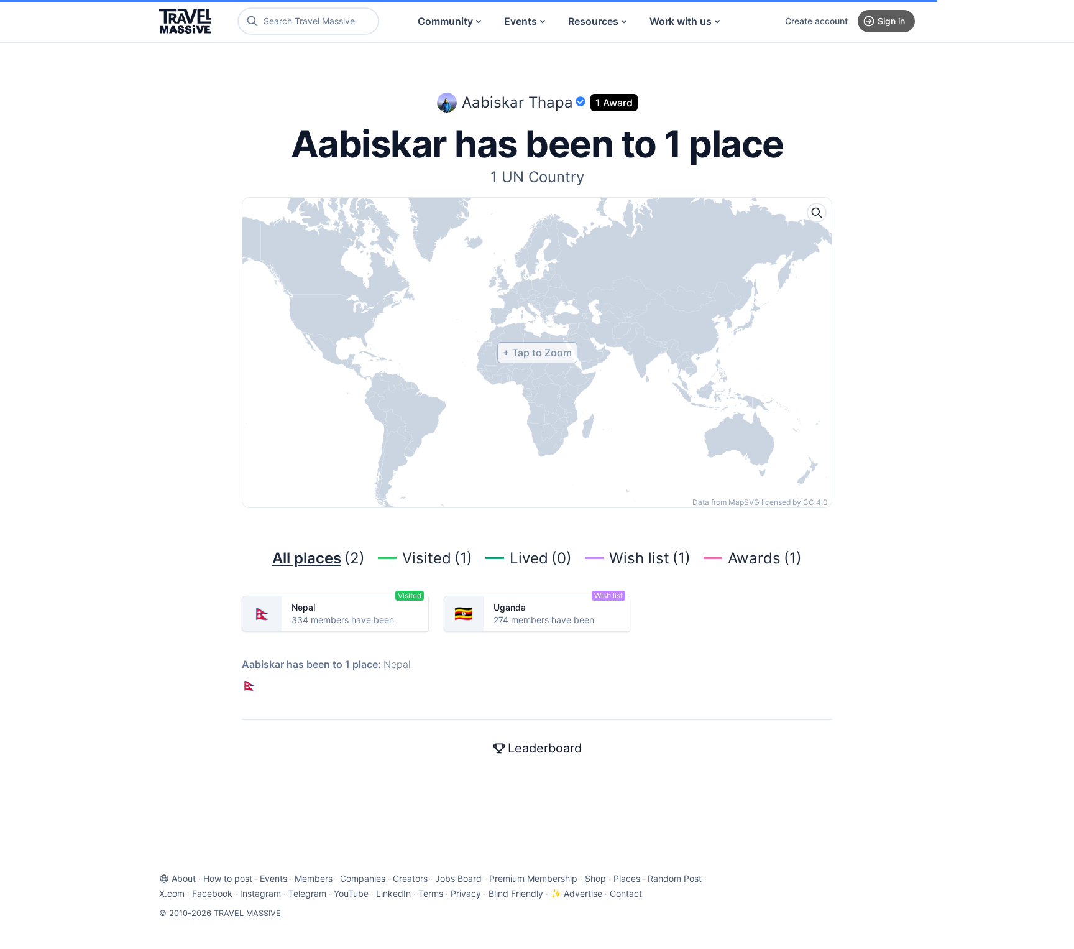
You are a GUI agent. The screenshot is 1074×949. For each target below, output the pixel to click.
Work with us (680, 21)
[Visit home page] (185, 21)
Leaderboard (545, 748)
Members (314, 878)
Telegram (307, 893)
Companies (362, 878)
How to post (227, 878)
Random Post (675, 878)
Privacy (466, 893)
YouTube (351, 893)
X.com (172, 893)
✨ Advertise (576, 893)
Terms (430, 893)
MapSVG (744, 502)
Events (520, 21)
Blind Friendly (516, 893)
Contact (626, 893)
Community (445, 21)
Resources (593, 21)
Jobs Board (458, 878)
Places (626, 878)
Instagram (260, 893)
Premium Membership (533, 878)
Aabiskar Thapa (517, 102)
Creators (410, 878)
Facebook (212, 893)
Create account (816, 21)
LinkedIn (393, 893)
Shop (595, 878)
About (184, 878)
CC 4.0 (815, 502)
